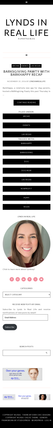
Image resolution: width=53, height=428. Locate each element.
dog (26, 161)
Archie (15, 66)
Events (25, 66)
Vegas (27, 207)
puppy (26, 198)
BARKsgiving (26, 152)
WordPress (37, 420)
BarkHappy (26, 143)
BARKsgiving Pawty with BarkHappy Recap (26, 73)
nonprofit (26, 189)
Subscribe (9, 327)
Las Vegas (36, 66)
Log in (48, 420)
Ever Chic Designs (41, 415)
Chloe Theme (31, 418)
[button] (26, 2)
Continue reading (26, 102)
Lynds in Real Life (26, 27)
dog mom (26, 170)
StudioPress (23, 420)
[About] (26, 244)
